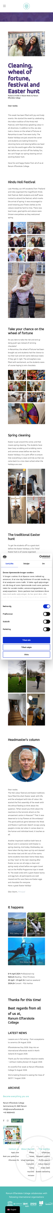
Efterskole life (14, 1160)
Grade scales (45, 1168)
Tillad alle (26, 640)
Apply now (15, 1153)
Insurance (30, 1172)
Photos (31, 1153)
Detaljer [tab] (26, 564)
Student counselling (43, 1172)
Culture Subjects (44, 1164)
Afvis (26, 654)
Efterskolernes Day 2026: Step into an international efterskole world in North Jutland (23, 1051)
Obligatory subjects (43, 1156)
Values (31, 1156)
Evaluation (30, 1164)
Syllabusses (46, 1153)
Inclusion (31, 1175)
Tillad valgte (26, 647)
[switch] (46, 614)
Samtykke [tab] (9, 564)
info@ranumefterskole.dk (13, 1109)
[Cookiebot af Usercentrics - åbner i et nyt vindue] (39, 557)
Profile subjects (44, 1160)
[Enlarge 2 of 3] (42, 915)
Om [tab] (43, 564)
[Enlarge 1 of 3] (23, 915)
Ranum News (26, 96)
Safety (31, 1168)
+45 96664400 (9, 1113)
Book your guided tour (11, 1156)
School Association (27, 1160)
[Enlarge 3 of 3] (42, 940)
